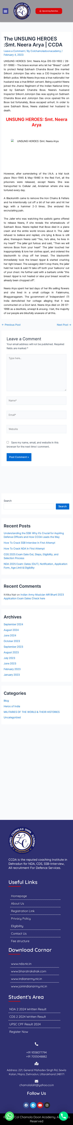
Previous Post (11, 325)
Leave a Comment (14, 51)
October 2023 (12, 641)
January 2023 (12, 674)
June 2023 (10, 663)
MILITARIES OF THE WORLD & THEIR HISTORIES (32, 712)
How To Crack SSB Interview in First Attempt (29, 542)
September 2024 (13, 624)
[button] (5, 11)
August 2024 (11, 630)
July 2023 (9, 658)
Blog (6, 700)
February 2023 (12, 669)
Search (8, 500)
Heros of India (12, 706)
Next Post (64, 325)
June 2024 (10, 635)
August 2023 (11, 652)
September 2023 (13, 646)
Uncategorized (12, 717)
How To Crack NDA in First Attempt (24, 548)
